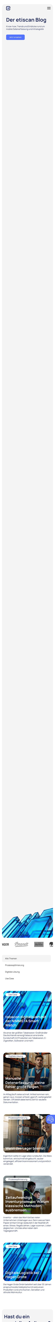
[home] (8, 8)
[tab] (26, 958)
